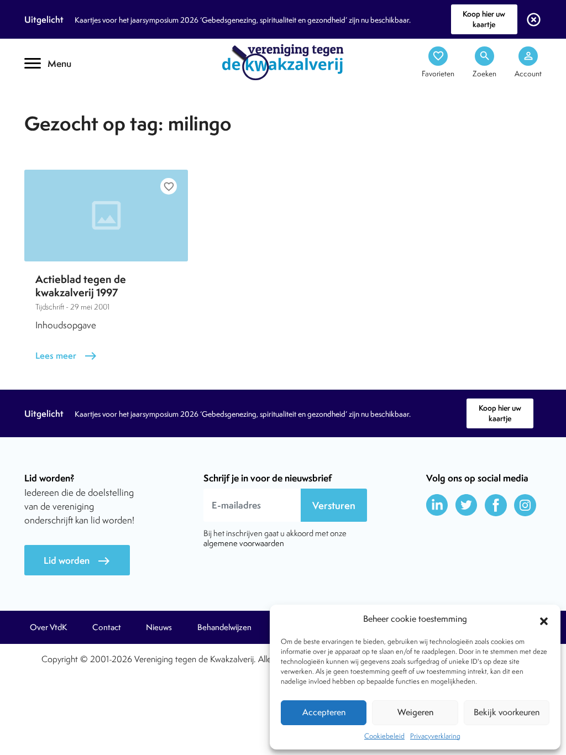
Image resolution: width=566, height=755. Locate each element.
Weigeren (415, 712)
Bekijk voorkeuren (506, 712)
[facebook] (496, 505)
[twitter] (466, 505)
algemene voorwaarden (243, 543)
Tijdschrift (62, 97)
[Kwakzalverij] (283, 61)
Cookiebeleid (384, 736)
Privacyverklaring (435, 736)
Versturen (333, 505)
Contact (106, 627)
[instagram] (525, 505)
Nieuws (159, 627)
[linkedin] (437, 505)
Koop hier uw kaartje (484, 19)
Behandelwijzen (224, 627)
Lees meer (66, 355)
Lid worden (77, 561)
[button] (543, 619)
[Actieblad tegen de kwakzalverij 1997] (106, 215)
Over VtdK (48, 627)
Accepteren (323, 712)
